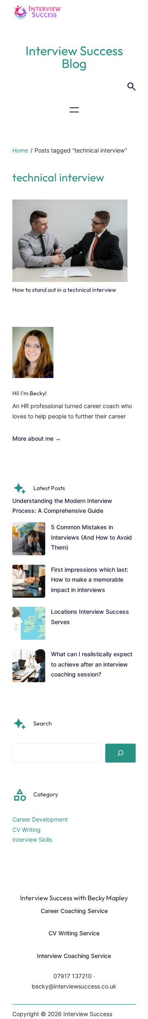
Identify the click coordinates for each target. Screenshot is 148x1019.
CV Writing (26, 829)
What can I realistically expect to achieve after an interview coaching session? (91, 664)
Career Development (40, 819)
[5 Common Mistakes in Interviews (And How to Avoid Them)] (28, 540)
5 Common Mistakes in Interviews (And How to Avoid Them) (91, 537)
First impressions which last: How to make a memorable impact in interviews (89, 579)
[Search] (120, 753)
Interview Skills (32, 839)
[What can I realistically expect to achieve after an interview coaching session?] (28, 667)
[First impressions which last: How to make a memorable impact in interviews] (28, 583)
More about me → (36, 438)
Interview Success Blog (74, 56)
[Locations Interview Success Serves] (28, 625)
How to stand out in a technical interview (64, 289)
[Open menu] (74, 110)
